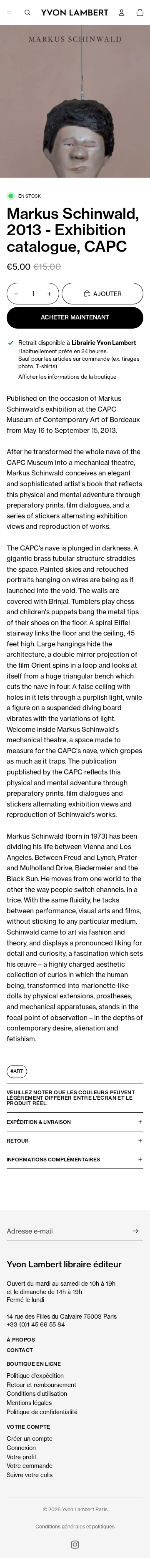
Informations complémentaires (53, 1159)
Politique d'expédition (35, 1375)
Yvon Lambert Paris (85, 1509)
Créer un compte (29, 1438)
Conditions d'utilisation (37, 1393)
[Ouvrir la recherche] (27, 12)
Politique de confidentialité (42, 1411)
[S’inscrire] (135, 1231)
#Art (16, 1071)
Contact (20, 1350)
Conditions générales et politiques (75, 1526)
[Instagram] (75, 1545)
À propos (21, 1340)
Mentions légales (29, 1402)
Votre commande (29, 1465)
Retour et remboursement (41, 1384)
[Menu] (9, 12)
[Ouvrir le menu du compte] (121, 12)
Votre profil (21, 1456)
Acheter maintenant (75, 317)
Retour (18, 1141)
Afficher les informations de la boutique (67, 376)
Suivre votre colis (29, 1474)
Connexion (21, 1447)
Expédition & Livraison (39, 1122)
